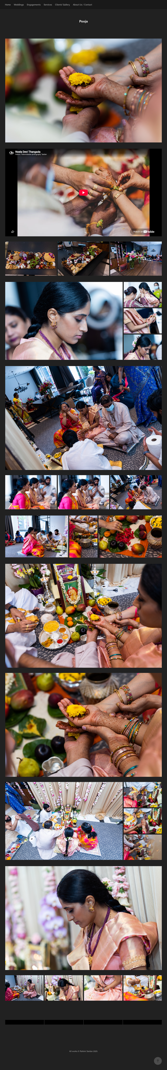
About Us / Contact (82, 4)
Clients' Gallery (62, 4)
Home (8, 4)
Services (48, 4)
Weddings (19, 4)
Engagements (34, 4)
